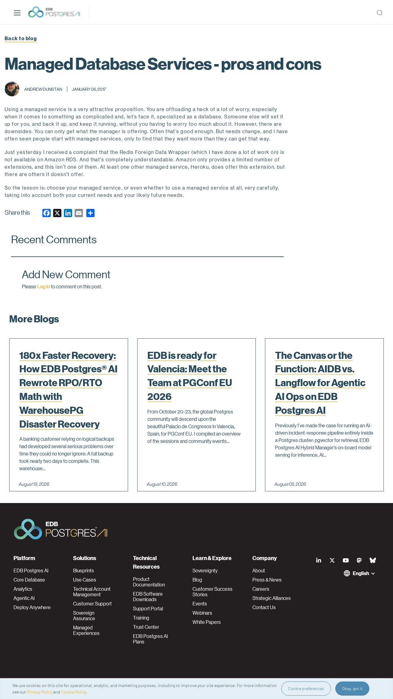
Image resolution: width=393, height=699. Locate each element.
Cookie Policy (73, 691)
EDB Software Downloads (148, 596)
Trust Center (146, 627)
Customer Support (92, 603)
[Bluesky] (373, 560)
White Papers (207, 622)
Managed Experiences (86, 630)
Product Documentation (149, 581)
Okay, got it (352, 688)
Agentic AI (24, 598)
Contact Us (264, 607)
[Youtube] (346, 560)
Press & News (267, 579)
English (361, 573)
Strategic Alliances (271, 598)
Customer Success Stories (212, 591)
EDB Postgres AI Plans (150, 638)
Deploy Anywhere (32, 607)
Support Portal (148, 608)
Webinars (202, 613)
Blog (197, 579)
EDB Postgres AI (31, 570)
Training (141, 617)
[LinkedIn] (318, 560)
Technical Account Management (92, 591)
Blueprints (83, 570)
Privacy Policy (39, 691)
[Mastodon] (359, 560)
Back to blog (21, 38)
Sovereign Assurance (84, 615)
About (258, 570)
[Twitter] (332, 560)
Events (200, 603)
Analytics (23, 589)
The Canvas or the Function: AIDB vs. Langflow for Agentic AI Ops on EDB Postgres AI (320, 382)
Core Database (29, 579)
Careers (260, 589)
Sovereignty (205, 570)
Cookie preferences (306, 688)
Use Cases (84, 579)
